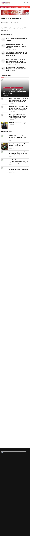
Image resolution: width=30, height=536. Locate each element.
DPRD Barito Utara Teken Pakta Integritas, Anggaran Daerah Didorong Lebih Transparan (18, 108)
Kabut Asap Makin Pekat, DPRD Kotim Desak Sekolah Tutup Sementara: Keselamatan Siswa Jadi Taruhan (16, 62)
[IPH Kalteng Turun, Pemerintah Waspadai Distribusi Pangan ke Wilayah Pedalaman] (4, 173)
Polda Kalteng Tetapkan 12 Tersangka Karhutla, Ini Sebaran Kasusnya (16, 46)
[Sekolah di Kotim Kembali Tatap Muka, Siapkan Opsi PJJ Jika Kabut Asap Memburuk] (4, 165)
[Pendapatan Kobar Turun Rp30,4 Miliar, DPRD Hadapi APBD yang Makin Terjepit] (4, 119)
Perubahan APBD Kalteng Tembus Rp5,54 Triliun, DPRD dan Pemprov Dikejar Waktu (14, 91)
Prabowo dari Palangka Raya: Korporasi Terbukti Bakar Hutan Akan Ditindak (16, 68)
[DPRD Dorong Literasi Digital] (4, 127)
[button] (24, 3)
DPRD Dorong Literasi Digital (18, 123)
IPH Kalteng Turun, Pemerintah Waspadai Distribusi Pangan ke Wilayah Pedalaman (18, 169)
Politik (16, 7)
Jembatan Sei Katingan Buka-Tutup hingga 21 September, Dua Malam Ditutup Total (17, 53)
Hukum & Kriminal (7, 7)
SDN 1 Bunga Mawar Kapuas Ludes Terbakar (16, 39)
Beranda (3, 22)
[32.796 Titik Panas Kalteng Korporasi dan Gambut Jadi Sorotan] (4, 140)
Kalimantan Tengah (18, 87)
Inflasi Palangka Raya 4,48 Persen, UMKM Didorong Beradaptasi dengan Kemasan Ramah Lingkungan (18, 146)
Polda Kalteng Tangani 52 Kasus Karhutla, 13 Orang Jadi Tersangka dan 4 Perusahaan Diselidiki (18, 154)
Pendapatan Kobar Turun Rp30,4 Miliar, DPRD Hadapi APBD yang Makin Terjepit (17, 116)
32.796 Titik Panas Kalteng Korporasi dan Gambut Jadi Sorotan (17, 137)
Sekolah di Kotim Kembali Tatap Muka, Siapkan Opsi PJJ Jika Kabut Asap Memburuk (18, 161)
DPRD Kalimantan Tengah (8, 87)
